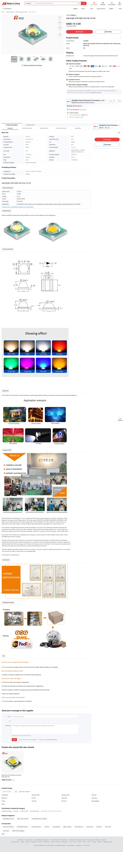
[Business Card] (119, 132)
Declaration (78, 845)
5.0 (100, 127)
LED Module (5, 795)
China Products (28, 839)
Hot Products (20, 839)
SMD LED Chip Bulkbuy (18, 831)
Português (33, 841)
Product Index (90, 839)
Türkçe (94, 841)
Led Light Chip (56, 827)
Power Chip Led (79, 827)
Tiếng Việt (99, 841)
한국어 (75, 841)
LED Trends (6, 831)
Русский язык (46, 841)
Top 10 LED (108, 827)
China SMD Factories (22, 827)
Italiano (53, 841)
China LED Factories (8, 827)
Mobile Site (97, 839)
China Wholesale (54, 839)
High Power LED (32, 12)
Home (3, 12)
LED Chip (34, 801)
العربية (70, 841)
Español (28, 841)
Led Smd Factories (36, 827)
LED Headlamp (95, 801)
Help (91, 8)
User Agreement (70, 845)
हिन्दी (84, 841)
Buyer (82, 8)
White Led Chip (67, 827)
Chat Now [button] (109, 32)
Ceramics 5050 (35, 795)
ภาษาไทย (89, 841)
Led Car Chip (89, 827)
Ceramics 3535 (65, 795)
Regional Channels (81, 839)
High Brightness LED (8, 818)
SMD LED (4, 798)
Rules (120, 8)
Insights (104, 839)
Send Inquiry (79, 32)
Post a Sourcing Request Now (48, 739)
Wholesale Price (63, 839)
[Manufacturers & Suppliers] (11, 3)
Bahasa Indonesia (108, 841)
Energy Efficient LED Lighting (39, 818)
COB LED (93, 795)
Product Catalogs (25, 791)
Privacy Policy (86, 845)
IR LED (3, 801)
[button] (85, 128)
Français (40, 841)
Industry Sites (72, 839)
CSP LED (64, 801)
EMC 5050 (64, 798)
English (22, 841)
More (3, 834)
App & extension (101, 8)
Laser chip (94, 798)
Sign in (119, 4)
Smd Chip (98, 827)
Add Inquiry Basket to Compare (33, 65)
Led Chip (46, 827)
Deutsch (58, 841)
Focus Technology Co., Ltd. (50, 845)
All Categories (7, 8)
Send (14, 739)
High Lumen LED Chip (22, 818)
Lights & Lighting (10, 12)
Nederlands (64, 841)
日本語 (79, 841)
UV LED (33, 798)
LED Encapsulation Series (21, 12)
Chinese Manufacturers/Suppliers (41, 839)
